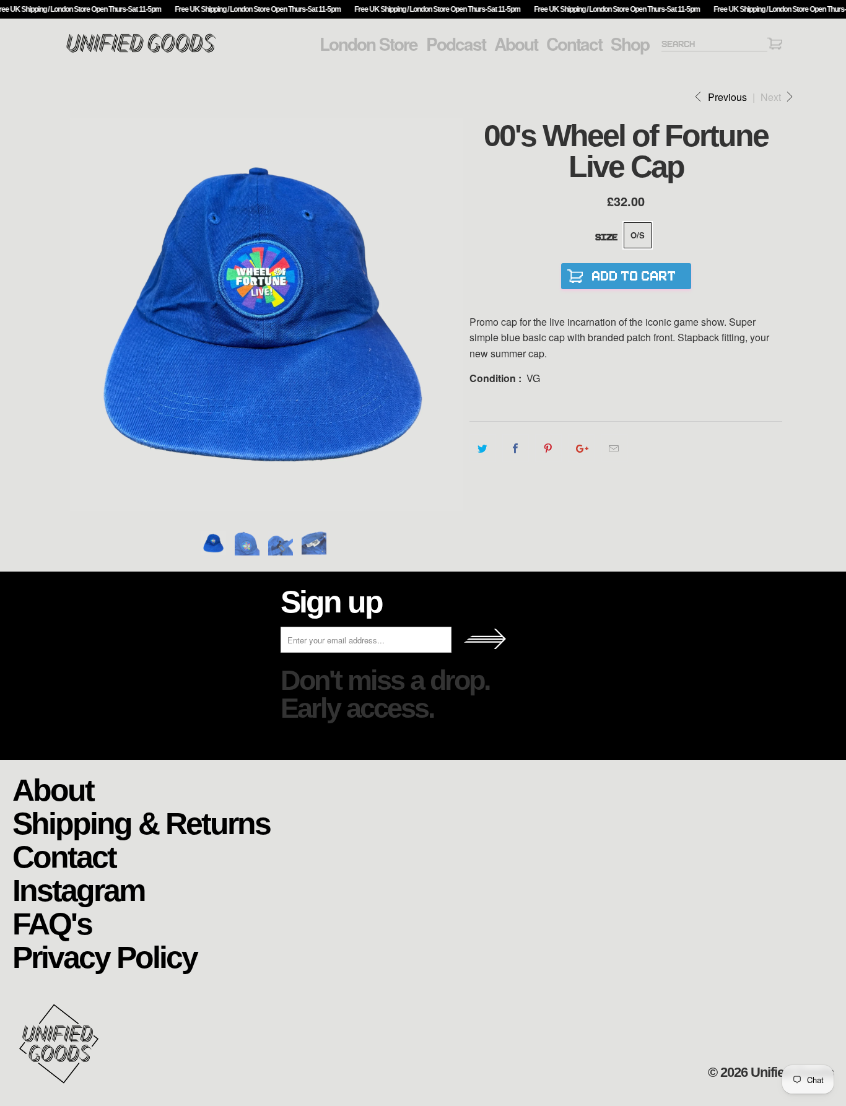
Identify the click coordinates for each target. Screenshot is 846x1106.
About (516, 44)
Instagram (78, 889)
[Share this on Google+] (581, 448)
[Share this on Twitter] (482, 448)
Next (772, 97)
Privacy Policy (104, 956)
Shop (630, 44)
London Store (368, 44)
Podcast (456, 44)
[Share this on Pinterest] (548, 448)
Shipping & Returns (141, 822)
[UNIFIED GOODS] (141, 51)
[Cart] (774, 45)
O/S (637, 235)
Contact (574, 44)
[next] (447, 314)
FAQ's (52, 923)
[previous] (85, 314)
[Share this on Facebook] (515, 448)
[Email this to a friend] (614, 448)
